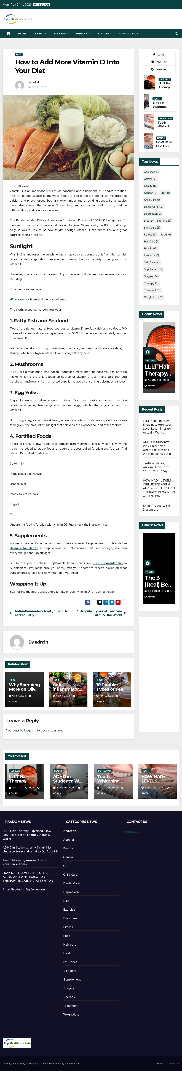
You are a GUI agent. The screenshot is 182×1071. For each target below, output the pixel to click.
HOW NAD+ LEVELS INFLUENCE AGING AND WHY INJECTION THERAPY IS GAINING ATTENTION (159, 488)
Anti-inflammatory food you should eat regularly (41, 613)
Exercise (164, 220)
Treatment (152, 290)
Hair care (165, 79)
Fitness (60, 33)
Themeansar (72, 1063)
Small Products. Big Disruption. (24, 889)
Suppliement (153, 269)
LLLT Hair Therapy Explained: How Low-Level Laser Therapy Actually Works (27, 834)
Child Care (152, 199)
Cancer (150, 192)
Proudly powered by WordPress (21, 1063)
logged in (30, 730)
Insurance (151, 255)
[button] (176, 34)
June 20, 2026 (157, 380)
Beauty (40, 33)
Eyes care (152, 227)
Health (82, 33)
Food (19, 54)
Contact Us (128, 33)
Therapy (151, 283)
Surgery (104, 33)
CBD (165, 192)
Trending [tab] (160, 69)
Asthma (150, 178)
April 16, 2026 (154, 787)
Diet (148, 220)
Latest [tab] (160, 54)
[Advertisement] (162, 672)
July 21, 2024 (157, 591)
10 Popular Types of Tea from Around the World (99, 613)
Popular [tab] (161, 62)
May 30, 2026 (110, 787)
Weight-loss (153, 297)
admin (36, 82)
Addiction (151, 171)
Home (22, 33)
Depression (153, 213)
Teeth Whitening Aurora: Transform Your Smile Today (156, 467)
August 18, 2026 (23, 787)
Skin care (152, 262)
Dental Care (165, 118)
